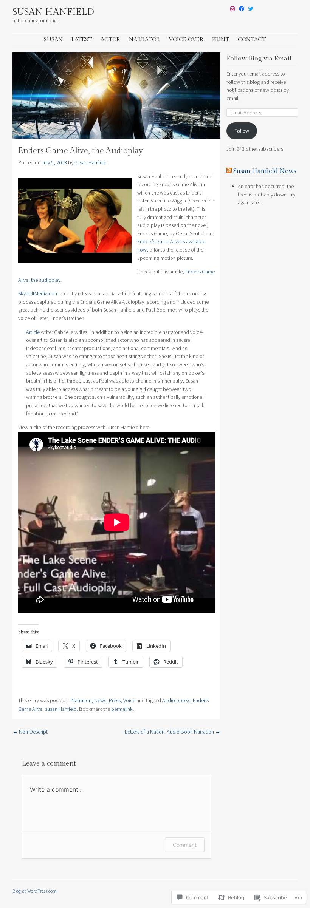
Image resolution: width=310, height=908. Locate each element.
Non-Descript (30, 731)
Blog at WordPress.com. (35, 891)
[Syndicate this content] (229, 171)
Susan (53, 39)
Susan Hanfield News (264, 171)
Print (220, 39)
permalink (122, 709)
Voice (129, 700)
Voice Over (186, 39)
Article (33, 332)
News (100, 700)
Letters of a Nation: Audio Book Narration (172, 731)
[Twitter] (251, 9)
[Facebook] (242, 9)
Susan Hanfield (53, 12)
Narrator (144, 39)
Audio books (176, 700)
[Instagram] (232, 9)
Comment (185, 845)
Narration (81, 700)
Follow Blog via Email (258, 58)
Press (115, 700)
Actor (110, 39)
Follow (241, 130)
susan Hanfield (61, 709)
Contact (252, 39)
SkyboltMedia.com (38, 293)
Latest (81, 39)
